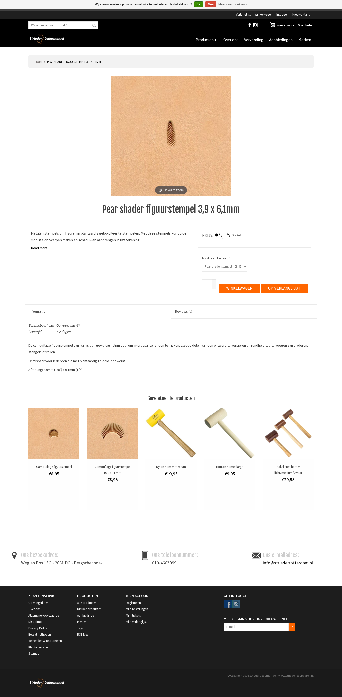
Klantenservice (38, 647)
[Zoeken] (94, 25)
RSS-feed (83, 634)
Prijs (207, 235)
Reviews (183, 311)
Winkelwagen (263, 14)
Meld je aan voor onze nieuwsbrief (256, 619)
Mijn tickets (133, 615)
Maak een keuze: (215, 258)
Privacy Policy (38, 628)
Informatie (36, 311)
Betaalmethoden (39, 634)
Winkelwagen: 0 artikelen (295, 25)
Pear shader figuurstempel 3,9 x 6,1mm (74, 62)
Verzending (253, 39)
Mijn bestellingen (137, 609)
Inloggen (282, 14)
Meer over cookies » (232, 4)
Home (39, 62)
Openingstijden (38, 603)
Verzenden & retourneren (45, 641)
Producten (205, 39)
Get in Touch (235, 595)
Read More (39, 248)
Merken (304, 39)
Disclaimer (35, 622)
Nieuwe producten (89, 609)
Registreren (133, 603)
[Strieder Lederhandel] (46, 42)
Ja (198, 4)
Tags (80, 628)
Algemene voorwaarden (44, 615)
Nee (211, 4)
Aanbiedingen (281, 39)
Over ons (230, 39)
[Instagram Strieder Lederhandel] (255, 26)
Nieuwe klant (301, 14)
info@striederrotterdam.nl (288, 563)
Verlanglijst (243, 14)
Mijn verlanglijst (136, 622)
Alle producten (87, 603)
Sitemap (33, 653)
